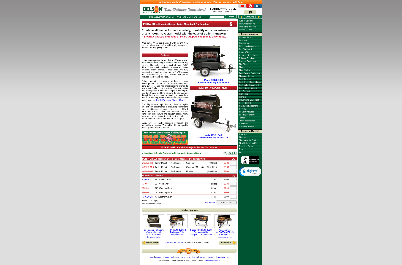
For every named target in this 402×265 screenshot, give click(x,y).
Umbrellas (243, 124)
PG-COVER (147, 197)
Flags (241, 67)
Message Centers (246, 76)
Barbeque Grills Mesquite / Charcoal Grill (201, 232)
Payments (196, 17)
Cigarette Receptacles (248, 55)
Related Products (189, 210)
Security (242, 109)
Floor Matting (244, 70)
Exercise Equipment (247, 61)
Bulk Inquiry (210, 202)
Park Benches (245, 79)
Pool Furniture (245, 103)
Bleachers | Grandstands (249, 46)
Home (150, 17)
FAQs (178, 17)
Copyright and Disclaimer (175, 243)
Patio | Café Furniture (248, 88)
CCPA (195, 257)
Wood (241, 152)
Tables (242, 118)
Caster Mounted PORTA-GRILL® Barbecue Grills (153, 233)
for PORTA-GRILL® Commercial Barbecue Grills (225, 233)
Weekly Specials (246, 21)
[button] (250, 171)
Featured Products (247, 24)
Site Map (186, 17)
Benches (243, 40)
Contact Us (169, 17)
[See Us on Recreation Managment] (258, 7)
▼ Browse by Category (249, 34)
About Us (158, 17)
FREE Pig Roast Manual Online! (171, 100)
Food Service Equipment (249, 73)
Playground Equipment (249, 100)
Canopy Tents (245, 52)
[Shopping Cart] (250, 14)
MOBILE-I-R (147, 163)
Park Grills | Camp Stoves (250, 82)
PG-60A (145, 179)
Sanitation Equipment (248, 106)
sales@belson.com (212, 260)
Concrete (243, 134)
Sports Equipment (246, 115)
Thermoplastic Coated (248, 140)
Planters (242, 97)
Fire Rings (243, 64)
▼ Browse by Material (248, 131)
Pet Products (244, 91)
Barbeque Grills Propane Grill (177, 232)
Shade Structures (246, 112)
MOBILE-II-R (147, 171)
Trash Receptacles (247, 121)
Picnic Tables (244, 94)
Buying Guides (245, 30)
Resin (241, 149)
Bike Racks (244, 43)
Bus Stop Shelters (246, 49)
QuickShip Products (247, 27)
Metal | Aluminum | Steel (249, 143)
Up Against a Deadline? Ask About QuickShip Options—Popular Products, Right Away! (201, 2)
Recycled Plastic (246, 146)
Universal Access (246, 127)
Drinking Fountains (247, 58)
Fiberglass (243, 137)
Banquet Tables (246, 37)
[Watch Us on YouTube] (242, 7)
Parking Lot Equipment (249, 85)
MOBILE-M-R (148, 167)
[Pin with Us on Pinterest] (250, 7)
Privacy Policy (186, 257)
